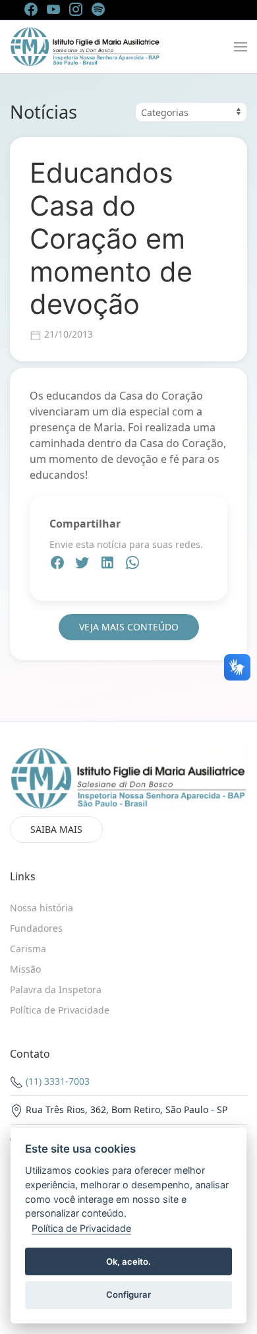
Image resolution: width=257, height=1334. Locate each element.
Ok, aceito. (128, 1261)
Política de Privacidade (81, 1228)
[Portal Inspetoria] (85, 46)
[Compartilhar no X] (83, 564)
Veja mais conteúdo (129, 627)
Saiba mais (56, 829)
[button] (240, 46)
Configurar (128, 1294)
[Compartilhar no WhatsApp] (132, 564)
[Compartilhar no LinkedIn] (109, 564)
